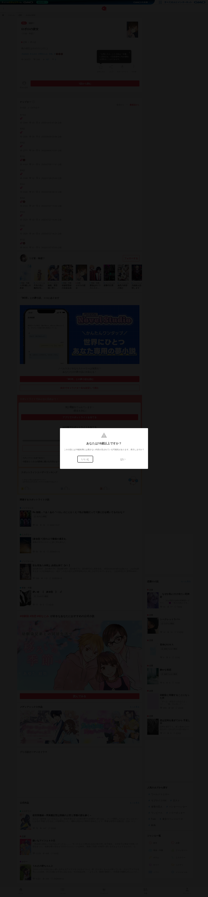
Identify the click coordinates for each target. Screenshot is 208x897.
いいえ (85, 459)
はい (122, 459)
